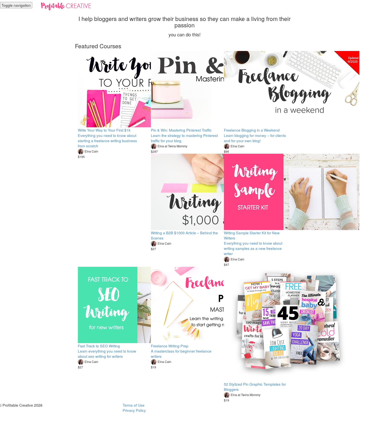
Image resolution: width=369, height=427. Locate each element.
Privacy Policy (134, 410)
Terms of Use (134, 405)
